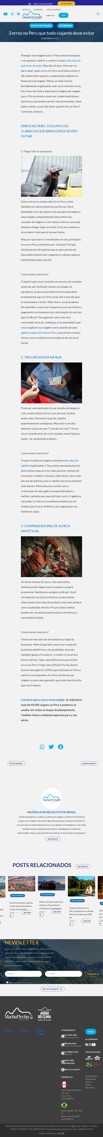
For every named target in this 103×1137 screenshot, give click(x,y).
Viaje (63, 15)
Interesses (38, 10)
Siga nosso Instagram (50, 989)
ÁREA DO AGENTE (72, 1069)
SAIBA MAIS (66, 3)
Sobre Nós (50, 16)
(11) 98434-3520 (71, 1052)
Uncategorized (17, 895)
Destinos (26, 10)
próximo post (88, 763)
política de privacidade (41, 983)
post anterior (17, 763)
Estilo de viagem (54, 10)
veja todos (51, 839)
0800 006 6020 (70, 1043)
